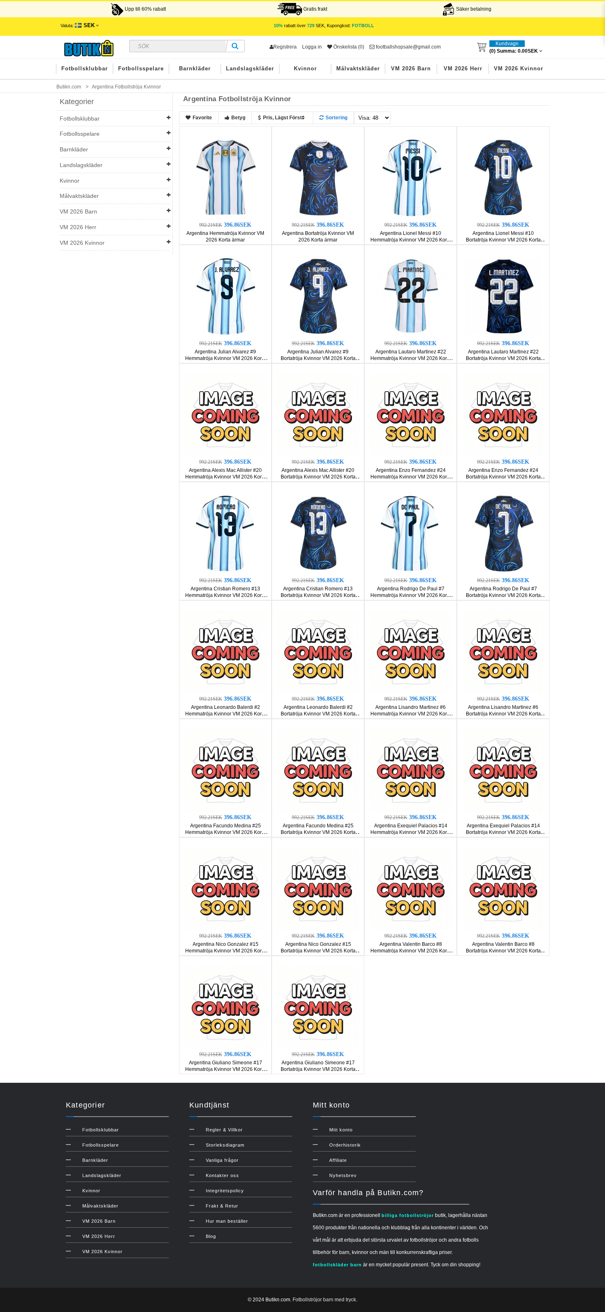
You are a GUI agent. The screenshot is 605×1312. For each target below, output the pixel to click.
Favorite (202, 118)
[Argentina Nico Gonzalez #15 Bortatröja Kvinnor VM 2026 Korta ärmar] (318, 889)
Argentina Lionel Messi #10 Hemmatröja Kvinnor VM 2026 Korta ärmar (410, 239)
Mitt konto (341, 1129)
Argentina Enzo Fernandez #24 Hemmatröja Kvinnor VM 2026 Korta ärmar (410, 476)
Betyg (238, 118)
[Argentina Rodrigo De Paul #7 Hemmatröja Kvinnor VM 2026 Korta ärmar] (411, 533)
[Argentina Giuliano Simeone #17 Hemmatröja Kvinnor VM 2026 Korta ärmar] (225, 1007)
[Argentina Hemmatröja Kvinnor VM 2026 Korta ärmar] (225, 178)
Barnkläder (195, 68)
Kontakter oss (222, 1175)
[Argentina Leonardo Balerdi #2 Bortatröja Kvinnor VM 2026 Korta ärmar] (318, 652)
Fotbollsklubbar (84, 68)
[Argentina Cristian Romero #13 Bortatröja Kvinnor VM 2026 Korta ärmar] (318, 533)
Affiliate (338, 1160)
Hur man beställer (227, 1221)
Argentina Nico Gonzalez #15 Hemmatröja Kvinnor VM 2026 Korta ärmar (225, 950)
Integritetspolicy (225, 1190)
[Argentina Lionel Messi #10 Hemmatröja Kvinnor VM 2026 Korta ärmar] (411, 178)
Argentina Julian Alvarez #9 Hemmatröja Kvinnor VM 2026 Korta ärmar (225, 358)
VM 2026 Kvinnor (518, 68)
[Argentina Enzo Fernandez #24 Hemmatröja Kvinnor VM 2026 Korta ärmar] (411, 415)
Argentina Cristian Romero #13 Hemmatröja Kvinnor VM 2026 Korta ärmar (225, 595)
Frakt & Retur (222, 1205)
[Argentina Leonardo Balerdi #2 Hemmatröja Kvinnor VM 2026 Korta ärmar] (225, 652)
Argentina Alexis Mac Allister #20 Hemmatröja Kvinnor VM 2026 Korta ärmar (225, 476)
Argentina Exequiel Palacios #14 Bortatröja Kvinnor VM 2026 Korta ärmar (503, 832)
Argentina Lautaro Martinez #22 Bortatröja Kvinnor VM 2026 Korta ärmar (503, 358)
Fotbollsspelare (141, 68)
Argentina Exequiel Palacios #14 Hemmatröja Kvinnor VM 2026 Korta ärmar (410, 832)
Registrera (285, 47)
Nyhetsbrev (343, 1175)
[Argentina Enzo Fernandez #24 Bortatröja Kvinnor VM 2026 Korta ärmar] (503, 415)
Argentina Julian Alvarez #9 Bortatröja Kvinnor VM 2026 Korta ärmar (318, 358)
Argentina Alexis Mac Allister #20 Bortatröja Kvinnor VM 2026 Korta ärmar (318, 476)
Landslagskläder (250, 68)
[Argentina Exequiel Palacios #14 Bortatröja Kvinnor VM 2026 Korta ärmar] (503, 770)
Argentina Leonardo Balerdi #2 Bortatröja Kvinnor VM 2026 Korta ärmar (318, 713)
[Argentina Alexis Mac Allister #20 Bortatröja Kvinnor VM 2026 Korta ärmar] (318, 415)
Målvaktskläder (358, 68)
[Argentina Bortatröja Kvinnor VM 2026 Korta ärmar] (318, 178)
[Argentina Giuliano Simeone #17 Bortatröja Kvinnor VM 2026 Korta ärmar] (318, 1007)
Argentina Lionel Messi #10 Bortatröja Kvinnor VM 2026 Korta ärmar (503, 239)
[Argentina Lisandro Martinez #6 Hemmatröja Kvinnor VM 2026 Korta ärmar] (411, 652)
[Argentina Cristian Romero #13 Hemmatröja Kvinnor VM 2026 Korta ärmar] (225, 533)
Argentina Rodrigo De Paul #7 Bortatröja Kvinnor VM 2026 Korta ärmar (503, 595)
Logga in (312, 47)
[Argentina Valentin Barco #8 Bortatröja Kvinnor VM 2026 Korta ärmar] (503, 889)
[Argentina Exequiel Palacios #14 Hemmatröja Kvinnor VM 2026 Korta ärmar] (411, 770)
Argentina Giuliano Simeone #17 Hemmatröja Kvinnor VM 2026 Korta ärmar (225, 1069)
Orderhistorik (345, 1144)
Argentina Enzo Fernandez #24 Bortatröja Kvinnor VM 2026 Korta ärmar (503, 476)
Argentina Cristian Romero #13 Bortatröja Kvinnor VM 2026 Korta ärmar (318, 595)
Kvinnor (305, 68)
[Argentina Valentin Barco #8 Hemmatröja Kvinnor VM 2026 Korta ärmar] (411, 889)
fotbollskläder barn (337, 1264)
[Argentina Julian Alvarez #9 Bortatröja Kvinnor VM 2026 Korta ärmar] (318, 296)
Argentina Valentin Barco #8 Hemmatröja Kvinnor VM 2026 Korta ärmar (410, 950)
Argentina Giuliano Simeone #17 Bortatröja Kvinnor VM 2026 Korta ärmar (318, 1069)
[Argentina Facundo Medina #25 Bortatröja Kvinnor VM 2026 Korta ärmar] (318, 770)
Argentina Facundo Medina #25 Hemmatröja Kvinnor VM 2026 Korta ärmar (225, 832)
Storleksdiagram (225, 1144)
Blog (211, 1236)
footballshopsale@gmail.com (408, 47)
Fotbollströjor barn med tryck (324, 1300)
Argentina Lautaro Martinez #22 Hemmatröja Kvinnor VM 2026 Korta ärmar (410, 358)
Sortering (336, 118)
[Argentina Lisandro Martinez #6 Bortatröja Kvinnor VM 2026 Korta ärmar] (503, 652)
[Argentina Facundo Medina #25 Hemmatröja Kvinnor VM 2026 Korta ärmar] (225, 770)
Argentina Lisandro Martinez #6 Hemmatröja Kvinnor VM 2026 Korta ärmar (410, 713)
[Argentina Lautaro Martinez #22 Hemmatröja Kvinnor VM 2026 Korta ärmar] (411, 296)
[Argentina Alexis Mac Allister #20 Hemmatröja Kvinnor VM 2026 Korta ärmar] (225, 415)
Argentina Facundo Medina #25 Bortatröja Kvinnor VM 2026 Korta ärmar (318, 832)
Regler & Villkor (224, 1129)
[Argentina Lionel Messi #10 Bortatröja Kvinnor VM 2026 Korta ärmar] (503, 178)
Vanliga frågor (222, 1160)
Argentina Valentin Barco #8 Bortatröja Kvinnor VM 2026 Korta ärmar (503, 950)
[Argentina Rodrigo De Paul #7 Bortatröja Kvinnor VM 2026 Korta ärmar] (503, 533)
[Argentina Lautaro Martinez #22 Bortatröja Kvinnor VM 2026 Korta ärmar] (503, 296)
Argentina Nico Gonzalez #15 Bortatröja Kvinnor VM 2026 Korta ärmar (318, 950)
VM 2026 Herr (463, 68)
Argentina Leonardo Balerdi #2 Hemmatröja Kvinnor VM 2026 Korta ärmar (225, 713)
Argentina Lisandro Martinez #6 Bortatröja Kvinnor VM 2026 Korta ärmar (503, 713)
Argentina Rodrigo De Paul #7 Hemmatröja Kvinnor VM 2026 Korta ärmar (410, 595)
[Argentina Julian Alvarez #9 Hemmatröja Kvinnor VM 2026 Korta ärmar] (225, 296)
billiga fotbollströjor (408, 1215)
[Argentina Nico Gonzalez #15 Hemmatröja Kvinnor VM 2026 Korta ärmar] (225, 889)
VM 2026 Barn (411, 68)
